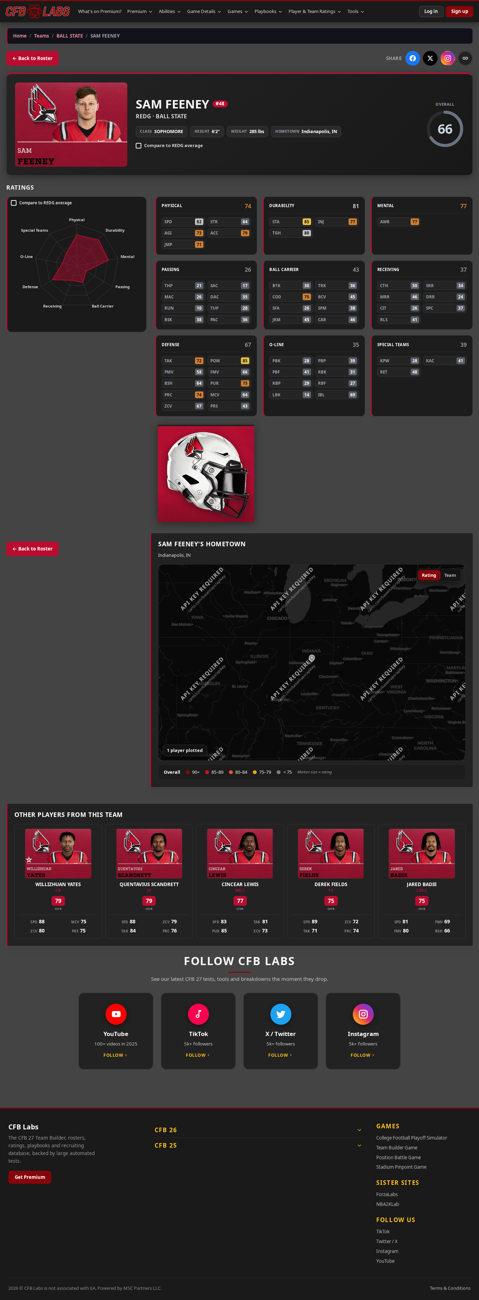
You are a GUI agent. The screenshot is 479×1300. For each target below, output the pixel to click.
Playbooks (265, 11)
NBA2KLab (387, 1204)
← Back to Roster (32, 58)
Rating (429, 575)
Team (450, 575)
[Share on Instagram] (447, 58)
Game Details (201, 11)
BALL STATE (171, 116)
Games (235, 11)
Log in (431, 11)
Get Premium (30, 1177)
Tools (353, 11)
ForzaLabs (387, 1194)
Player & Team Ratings (312, 11)
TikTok (383, 1231)
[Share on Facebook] (412, 58)
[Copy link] (465, 58)
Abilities (167, 11)
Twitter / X (387, 1241)
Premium (137, 11)
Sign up (459, 11)
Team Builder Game (396, 1147)
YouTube (385, 1261)
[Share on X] (430, 58)
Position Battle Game (398, 1157)
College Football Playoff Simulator (411, 1138)
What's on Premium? (100, 11)
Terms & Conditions (450, 1288)
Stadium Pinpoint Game (401, 1167)
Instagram (387, 1251)
